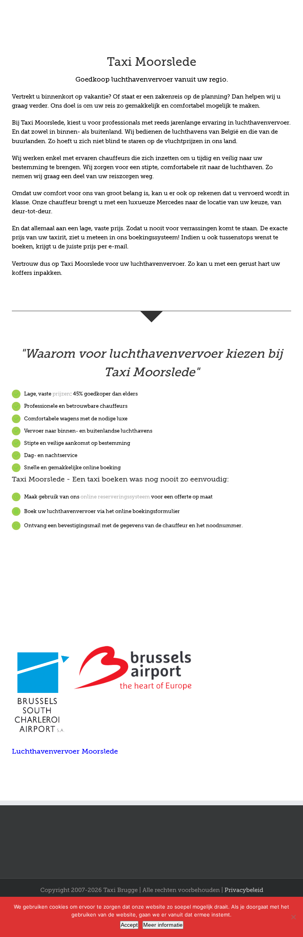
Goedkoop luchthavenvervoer (124, 79)
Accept (129, 925)
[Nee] (293, 917)
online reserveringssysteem (115, 497)
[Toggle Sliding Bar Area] (296, 7)
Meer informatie (163, 925)
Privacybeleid (243, 890)
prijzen (61, 394)
